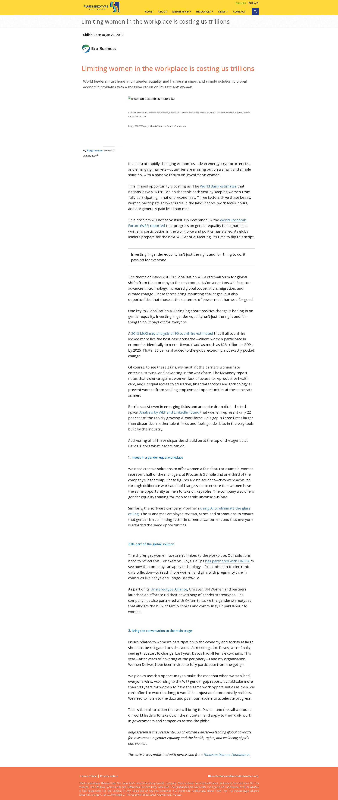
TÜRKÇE (253, 3)
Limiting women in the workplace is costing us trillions (167, 68)
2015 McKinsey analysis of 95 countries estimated (172, 333)
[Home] (100, 7)
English (241, 3)
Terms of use (88, 776)
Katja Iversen (95, 150)
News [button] (222, 11)
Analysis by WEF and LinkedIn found (169, 412)
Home (148, 11)
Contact (239, 11)
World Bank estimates (218, 186)
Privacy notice (109, 776)
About (162, 11)
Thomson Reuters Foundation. (226, 754)
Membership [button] (180, 11)
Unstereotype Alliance (169, 589)
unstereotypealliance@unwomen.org (234, 776)
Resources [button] (203, 11)
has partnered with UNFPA (227, 561)
